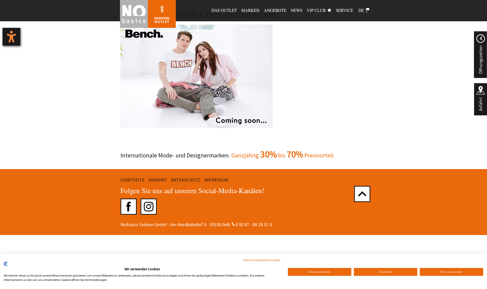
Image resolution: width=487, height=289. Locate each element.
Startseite (132, 180)
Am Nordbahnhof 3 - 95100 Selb (200, 224)
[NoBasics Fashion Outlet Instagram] (149, 206)
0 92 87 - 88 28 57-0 (254, 224)
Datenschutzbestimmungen (261, 260)
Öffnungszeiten (480, 60)
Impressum (216, 180)
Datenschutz (185, 180)
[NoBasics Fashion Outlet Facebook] (128, 206)
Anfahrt (480, 104)
